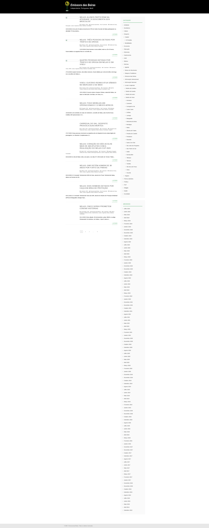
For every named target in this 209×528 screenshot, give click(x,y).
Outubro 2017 (127, 453)
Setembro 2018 (128, 419)
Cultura (81, 89)
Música (92, 89)
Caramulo (129, 103)
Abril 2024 (126, 217)
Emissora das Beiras (94, 24)
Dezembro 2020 (128, 338)
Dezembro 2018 (128, 410)
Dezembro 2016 (128, 483)
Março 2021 (127, 329)
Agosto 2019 (127, 386)
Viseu (94, 68)
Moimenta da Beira (131, 121)
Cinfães (128, 112)
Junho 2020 (127, 356)
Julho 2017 (127, 462)
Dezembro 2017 (128, 447)
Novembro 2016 (128, 486)
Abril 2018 (126, 434)
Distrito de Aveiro (130, 94)
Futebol (89, 152)
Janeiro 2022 (127, 299)
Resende (128, 139)
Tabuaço (128, 157)
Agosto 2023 (127, 241)
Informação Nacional (95, 152)
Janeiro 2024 (127, 226)
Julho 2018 (127, 425)
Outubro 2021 (127, 308)
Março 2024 (127, 220)
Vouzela (128, 172)
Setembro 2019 (128, 383)
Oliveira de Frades (131, 130)
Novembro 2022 (128, 269)
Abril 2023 (126, 254)
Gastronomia (95, 212)
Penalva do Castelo (131, 133)
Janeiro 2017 (127, 480)
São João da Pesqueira (132, 145)
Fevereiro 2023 (128, 260)
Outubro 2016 (127, 489)
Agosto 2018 (127, 422)
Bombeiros (82, 109)
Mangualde (129, 118)
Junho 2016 (127, 501)
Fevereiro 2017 (128, 477)
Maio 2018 (127, 431)
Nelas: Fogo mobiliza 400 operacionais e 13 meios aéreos (96, 104)
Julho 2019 (127, 389)
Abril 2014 (126, 507)
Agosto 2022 (127, 278)
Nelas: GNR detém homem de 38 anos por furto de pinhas (96, 166)
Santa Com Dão (130, 142)
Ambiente (112, 108)
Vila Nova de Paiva (131, 166)
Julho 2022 (127, 281)
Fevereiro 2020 (128, 368)
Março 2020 (127, 365)
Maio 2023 (127, 251)
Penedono (129, 136)
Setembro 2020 (128, 347)
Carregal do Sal (112, 128)
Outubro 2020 (127, 344)
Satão (128, 151)
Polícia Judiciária (128, 178)
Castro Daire (129, 109)
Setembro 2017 (128, 456)
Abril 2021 (126, 326)
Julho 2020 (127, 353)
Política (126, 181)
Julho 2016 (127, 498)
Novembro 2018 (128, 413)
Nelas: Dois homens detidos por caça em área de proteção (97, 187)
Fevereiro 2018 (128, 441)
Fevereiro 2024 (128, 223)
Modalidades (128, 43)
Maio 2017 (127, 468)
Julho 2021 (127, 317)
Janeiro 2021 (127, 335)
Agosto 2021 (127, 314)
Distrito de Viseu (113, 24)
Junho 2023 (127, 248)
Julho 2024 (127, 208)
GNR (81, 46)
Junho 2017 (127, 465)
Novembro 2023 (128, 232)
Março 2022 (127, 293)
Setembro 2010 (128, 510)
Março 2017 (127, 474)
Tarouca (128, 160)
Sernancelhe (129, 154)
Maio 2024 (127, 214)
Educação (126, 49)
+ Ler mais (114, 34)
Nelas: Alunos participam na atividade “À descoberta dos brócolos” (95, 19)
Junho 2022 (127, 284)
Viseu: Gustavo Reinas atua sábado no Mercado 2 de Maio (98, 84)
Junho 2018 (127, 428)
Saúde (125, 191)
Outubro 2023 (127, 235)
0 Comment (104, 24)
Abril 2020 (126, 362)
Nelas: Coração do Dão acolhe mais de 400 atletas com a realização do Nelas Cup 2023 (96, 146)
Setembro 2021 (128, 311)
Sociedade (89, 25)
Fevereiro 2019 (128, 404)
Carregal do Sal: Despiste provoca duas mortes (94, 125)
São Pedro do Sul (131, 148)
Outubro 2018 (127, 416)
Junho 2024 (127, 211)
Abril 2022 (126, 290)
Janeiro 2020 (127, 371)
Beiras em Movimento (131, 70)
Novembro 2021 (128, 305)
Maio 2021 (127, 323)
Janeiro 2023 (127, 263)
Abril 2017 (126, 471)
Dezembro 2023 (128, 229)
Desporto (114, 151)
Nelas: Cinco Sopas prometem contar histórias (95, 207)
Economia (127, 46)
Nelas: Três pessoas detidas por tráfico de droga (97, 41)
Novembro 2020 (128, 341)
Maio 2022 (127, 287)
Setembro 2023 (128, 238)
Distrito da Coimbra (131, 88)
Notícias (84, 25)
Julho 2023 (127, 244)
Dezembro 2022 (128, 266)
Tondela (128, 163)
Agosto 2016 (127, 495)
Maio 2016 (127, 504)
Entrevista (126, 52)
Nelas (80, 25)
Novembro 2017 (128, 450)
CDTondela (129, 40)
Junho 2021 (127, 320)
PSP (125, 185)
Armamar (129, 100)
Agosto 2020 (127, 350)
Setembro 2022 (128, 275)
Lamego (128, 115)
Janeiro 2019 (127, 407)
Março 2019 (127, 401)
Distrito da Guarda (130, 91)
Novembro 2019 (128, 377)
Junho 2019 (127, 392)
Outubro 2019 (127, 380)
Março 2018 (127, 438)
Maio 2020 (127, 359)
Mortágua (129, 124)
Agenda (112, 88)
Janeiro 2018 (127, 444)
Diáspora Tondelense (130, 73)
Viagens (110, 129)
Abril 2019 (126, 398)
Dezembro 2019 (128, 374)
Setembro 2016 (128, 492)
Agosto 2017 (127, 459)
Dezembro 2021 (128, 302)
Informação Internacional (131, 79)
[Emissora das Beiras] (80, 11)
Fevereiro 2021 (128, 332)
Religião (126, 188)
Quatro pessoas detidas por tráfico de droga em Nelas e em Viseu (97, 62)
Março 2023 (127, 257)
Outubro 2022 (127, 272)
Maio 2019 (127, 395)
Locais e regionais (86, 46)
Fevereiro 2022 (128, 296)
